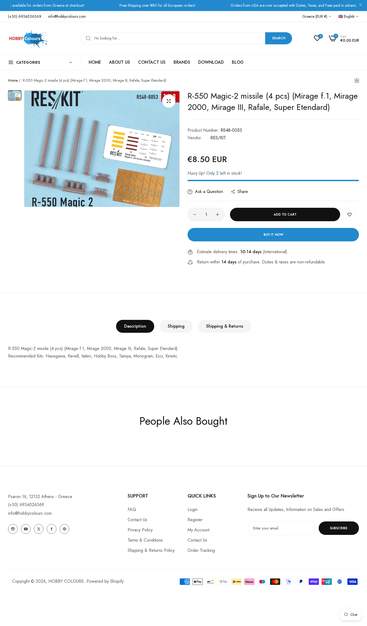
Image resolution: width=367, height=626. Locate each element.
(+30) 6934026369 (26, 505)
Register (195, 520)
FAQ (132, 509)
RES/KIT (218, 138)
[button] (349, 214)
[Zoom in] (168, 101)
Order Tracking (201, 550)
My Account (198, 530)
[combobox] (186, 38)
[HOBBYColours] (28, 38)
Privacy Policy (140, 530)
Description (135, 326)
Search (278, 38)
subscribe (338, 528)
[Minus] (194, 214)
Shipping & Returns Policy (151, 550)
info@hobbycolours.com (30, 513)
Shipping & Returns (224, 326)
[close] (360, 5)
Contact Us (137, 520)
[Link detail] (13, 529)
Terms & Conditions (145, 540)
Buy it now (273, 234)
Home (13, 80)
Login (192, 509)
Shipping (176, 326)
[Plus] (217, 214)
